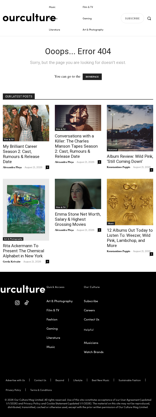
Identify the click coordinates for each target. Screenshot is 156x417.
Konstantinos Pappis (118, 167)
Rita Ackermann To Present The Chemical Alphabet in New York (23, 250)
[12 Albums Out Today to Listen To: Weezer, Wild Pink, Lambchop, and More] (130, 202)
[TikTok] (26, 303)
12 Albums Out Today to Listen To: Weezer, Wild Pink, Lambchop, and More (130, 238)
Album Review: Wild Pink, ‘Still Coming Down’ (130, 159)
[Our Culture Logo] (29, 17)
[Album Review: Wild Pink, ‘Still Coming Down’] (130, 128)
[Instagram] (17, 303)
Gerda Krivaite (12, 261)
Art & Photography (13, 238)
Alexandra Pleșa (12, 167)
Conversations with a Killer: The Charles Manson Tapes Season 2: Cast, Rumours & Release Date (76, 146)
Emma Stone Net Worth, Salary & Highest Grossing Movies (78, 219)
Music (111, 223)
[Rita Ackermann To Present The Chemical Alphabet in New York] (26, 210)
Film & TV (8, 139)
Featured (112, 149)
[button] (149, 18)
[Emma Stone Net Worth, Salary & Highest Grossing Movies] (78, 194)
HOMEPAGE (92, 76)
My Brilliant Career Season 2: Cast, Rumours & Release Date (21, 154)
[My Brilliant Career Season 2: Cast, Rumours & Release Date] (26, 123)
